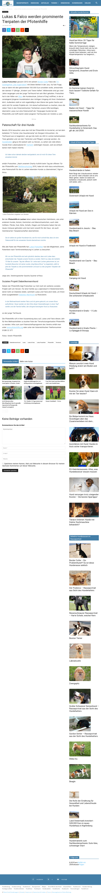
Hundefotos (29, 889)
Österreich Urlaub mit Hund (81, 196)
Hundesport (37, 889)
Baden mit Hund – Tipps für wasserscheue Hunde (81, 109)
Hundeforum (84, 889)
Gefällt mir (82, 862)
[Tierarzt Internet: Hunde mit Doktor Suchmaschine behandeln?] (84, 510)
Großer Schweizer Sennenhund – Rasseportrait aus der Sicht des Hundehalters (84, 708)
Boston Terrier (75, 638)
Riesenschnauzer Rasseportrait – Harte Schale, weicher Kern (83, 614)
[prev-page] (3, 411)
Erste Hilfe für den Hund (54, 886)
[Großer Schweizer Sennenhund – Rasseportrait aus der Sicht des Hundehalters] (84, 696)
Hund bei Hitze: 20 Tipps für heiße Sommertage (81, 41)
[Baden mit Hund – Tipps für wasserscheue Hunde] (84, 102)
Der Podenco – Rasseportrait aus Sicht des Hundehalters (82, 589)
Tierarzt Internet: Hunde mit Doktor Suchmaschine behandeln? (81, 522)
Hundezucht (65, 889)
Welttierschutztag (25, 166)
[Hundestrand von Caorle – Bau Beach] (84, 254)
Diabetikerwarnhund (15, 342)
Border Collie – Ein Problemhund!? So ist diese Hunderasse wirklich (81, 562)
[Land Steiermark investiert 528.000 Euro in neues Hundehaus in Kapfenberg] (84, 814)
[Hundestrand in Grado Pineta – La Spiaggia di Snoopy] (84, 322)
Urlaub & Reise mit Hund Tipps (82, 142)
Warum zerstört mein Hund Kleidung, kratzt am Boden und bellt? (83, 366)
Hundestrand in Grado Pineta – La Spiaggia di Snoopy (83, 329)
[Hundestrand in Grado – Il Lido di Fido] (84, 304)
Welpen (44, 886)
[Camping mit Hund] (84, 272)
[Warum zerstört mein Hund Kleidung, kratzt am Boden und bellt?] (84, 353)
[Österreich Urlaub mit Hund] (84, 189)
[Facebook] (4, 30)
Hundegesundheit (7, 889)
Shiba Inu (73, 759)
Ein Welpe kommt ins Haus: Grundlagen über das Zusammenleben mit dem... (81, 418)
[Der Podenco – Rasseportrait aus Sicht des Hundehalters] (84, 578)
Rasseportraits (22, 3)
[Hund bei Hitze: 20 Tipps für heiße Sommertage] (84, 27)
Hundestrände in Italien (79, 170)
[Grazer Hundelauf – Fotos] (55, 393)
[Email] (27, 30)
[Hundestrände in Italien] (84, 157)
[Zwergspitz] (84, 673)
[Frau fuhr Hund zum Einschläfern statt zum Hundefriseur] (55, 373)
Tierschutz (9, 9)
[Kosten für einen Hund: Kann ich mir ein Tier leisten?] (84, 381)
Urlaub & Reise (67, 886)
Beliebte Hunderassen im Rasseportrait (80, 537)
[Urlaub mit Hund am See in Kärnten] (84, 204)
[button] (96, 3)
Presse (49, 892)
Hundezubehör (47, 889)
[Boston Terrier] (84, 628)
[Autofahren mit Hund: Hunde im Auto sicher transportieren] (84, 434)
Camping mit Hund (77, 278)
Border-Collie (43, 82)
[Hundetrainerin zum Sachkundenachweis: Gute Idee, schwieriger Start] (84, 834)
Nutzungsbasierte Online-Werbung (61, 892)
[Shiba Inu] (84, 749)
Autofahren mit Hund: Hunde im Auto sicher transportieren (83, 445)
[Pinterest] (13, 30)
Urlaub (87, 3)
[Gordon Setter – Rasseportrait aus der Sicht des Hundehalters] (84, 723)
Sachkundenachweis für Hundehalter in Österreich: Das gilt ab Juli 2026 (83, 128)
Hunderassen (77, 3)
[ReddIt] (22, 30)
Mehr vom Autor (26, 361)
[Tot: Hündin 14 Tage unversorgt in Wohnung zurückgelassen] (33, 393)
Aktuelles (45, 3)
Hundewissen (26, 886)
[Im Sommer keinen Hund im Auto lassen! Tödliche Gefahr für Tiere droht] (84, 82)
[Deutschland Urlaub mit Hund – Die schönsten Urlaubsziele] (84, 287)
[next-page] (6, 411)
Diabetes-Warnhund (27, 295)
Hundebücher (56, 889)
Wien (20, 96)
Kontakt (22, 892)
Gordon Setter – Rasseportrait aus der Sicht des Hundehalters (83, 735)
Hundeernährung (87, 886)
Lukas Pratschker (36, 247)
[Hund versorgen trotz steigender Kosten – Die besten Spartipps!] (84, 484)
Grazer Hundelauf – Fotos (53, 401)
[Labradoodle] (84, 651)
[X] (9, 30)
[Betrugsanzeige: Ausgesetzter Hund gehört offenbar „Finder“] (12, 373)
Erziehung (35, 3)
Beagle (72, 781)
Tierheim (29, 145)
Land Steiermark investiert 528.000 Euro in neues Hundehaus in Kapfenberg (81, 823)
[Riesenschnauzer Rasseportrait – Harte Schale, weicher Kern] (84, 603)
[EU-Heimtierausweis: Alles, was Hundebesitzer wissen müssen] (84, 459)
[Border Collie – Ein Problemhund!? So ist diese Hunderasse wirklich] (84, 550)
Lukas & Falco (31, 342)
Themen (54, 3)
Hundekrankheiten (19, 889)
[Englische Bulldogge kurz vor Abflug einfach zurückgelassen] (33, 373)
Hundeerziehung (16, 886)
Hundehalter (7, 142)
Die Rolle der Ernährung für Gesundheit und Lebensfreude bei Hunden (82, 803)
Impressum (29, 892)
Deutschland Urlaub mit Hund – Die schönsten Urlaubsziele (83, 294)
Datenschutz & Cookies (39, 892)
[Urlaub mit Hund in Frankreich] (84, 239)
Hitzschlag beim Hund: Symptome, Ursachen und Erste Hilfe (83, 70)
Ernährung (65, 3)
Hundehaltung (6, 886)
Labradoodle (75, 661)
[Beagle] (84, 771)
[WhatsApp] (18, 30)
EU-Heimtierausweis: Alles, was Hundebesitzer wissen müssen (83, 470)
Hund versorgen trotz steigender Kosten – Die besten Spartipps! (84, 495)
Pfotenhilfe (51, 342)
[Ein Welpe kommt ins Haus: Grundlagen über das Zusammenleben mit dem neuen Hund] (84, 406)
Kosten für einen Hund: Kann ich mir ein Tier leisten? (83, 392)
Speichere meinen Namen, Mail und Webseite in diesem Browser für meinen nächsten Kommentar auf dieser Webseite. (33, 465)
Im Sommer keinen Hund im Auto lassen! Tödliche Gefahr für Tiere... (84, 90)
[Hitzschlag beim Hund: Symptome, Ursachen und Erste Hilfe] (84, 62)
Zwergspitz (74, 683)
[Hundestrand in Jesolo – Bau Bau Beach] (84, 222)
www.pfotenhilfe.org (15, 327)
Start (3, 9)
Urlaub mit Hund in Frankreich (82, 245)
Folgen (81, 865)
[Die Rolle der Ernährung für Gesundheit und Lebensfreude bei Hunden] (84, 795)
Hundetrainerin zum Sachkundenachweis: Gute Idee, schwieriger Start (83, 843)
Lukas (24, 342)
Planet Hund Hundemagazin (11, 892)
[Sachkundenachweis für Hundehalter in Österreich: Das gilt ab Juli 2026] (84, 119)
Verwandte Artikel (10, 361)
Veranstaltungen (74, 889)
